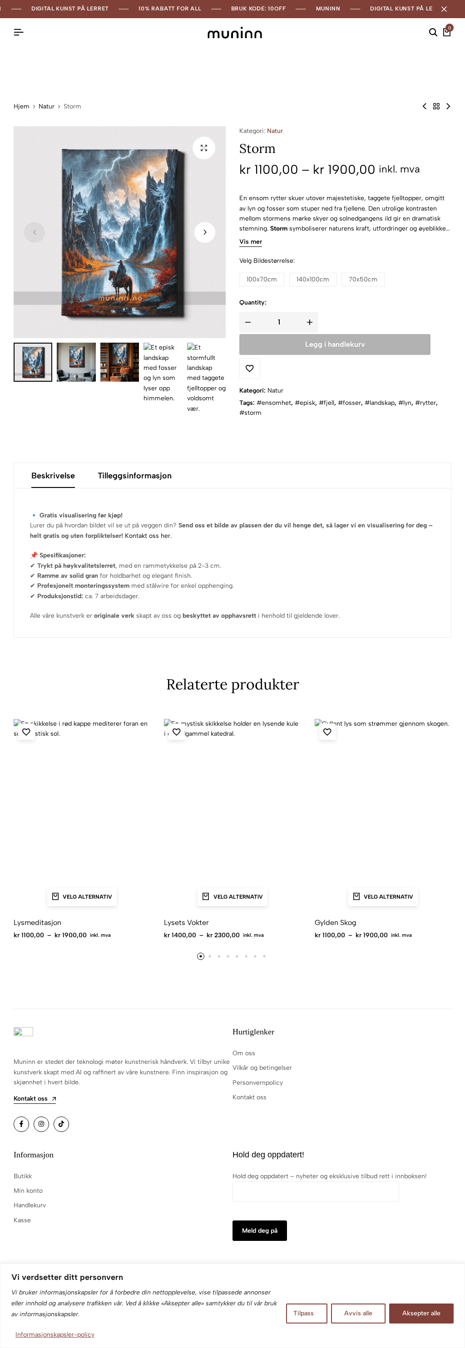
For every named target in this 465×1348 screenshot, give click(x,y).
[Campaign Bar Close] (448, 9)
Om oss (243, 1053)
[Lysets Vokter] (232, 814)
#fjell (326, 403)
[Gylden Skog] (383, 814)
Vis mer (250, 242)
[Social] (21, 1124)
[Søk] (433, 33)
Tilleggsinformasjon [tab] (135, 476)
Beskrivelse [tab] (53, 476)
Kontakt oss (249, 1097)
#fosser (349, 403)
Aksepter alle (421, 1313)
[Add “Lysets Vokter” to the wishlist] (176, 731)
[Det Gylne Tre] (424, 106)
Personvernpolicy (257, 1083)
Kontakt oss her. (148, 536)
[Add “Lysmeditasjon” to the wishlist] (26, 731)
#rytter (425, 403)
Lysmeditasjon (37, 922)
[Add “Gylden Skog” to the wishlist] (327, 731)
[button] (204, 232)
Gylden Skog (335, 922)
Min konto (28, 1191)
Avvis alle (358, 1313)
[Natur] (436, 106)
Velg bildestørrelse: (267, 261)
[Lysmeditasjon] (82, 814)
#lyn (404, 403)
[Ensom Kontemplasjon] (448, 106)
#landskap (380, 403)
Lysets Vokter (186, 922)
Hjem (22, 106)
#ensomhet (274, 403)
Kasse (22, 1220)
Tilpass (303, 1313)
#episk (305, 403)
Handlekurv (30, 1205)
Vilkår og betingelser (262, 1068)
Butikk (23, 1176)
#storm (250, 413)
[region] (232, 1306)
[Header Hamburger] (19, 32)
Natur (46, 106)
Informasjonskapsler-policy (54, 1334)
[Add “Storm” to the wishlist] (249, 368)
